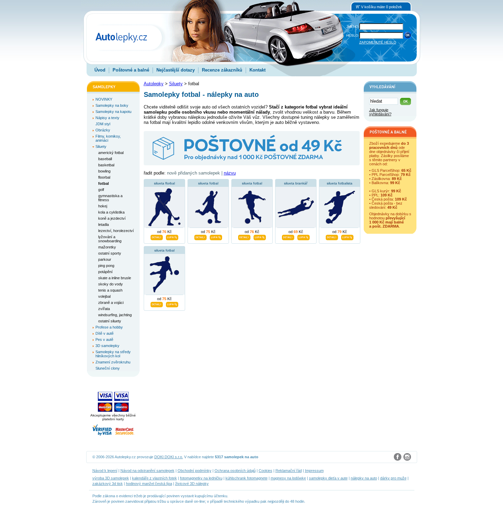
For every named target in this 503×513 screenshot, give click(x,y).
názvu (230, 173)
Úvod (99, 70)
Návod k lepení (104, 471)
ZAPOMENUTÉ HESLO (377, 42)
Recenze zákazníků (222, 70)
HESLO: (352, 35)
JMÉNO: (352, 26)
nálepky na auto (364, 478)
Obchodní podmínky (194, 471)
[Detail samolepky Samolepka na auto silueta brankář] (288, 236)
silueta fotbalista (339, 183)
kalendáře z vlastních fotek (154, 478)
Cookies (265, 471)
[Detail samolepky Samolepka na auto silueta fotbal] (157, 304)
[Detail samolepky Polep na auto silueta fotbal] (200, 236)
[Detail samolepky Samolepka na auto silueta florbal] (157, 236)
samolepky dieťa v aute (328, 478)
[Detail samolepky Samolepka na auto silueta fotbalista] (332, 236)
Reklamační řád (288, 471)
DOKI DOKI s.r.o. (168, 457)
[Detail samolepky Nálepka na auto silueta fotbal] (244, 236)
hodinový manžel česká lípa (149, 484)
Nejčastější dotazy (175, 70)
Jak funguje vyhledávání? (380, 112)
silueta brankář (295, 183)
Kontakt (257, 70)
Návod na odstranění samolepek (147, 471)
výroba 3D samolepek (110, 478)
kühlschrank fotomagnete (246, 478)
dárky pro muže (393, 478)
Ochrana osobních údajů (235, 471)
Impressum (314, 471)
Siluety (176, 83)
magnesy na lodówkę (288, 478)
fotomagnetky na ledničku (201, 478)
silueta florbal (164, 183)
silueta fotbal (208, 183)
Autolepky (154, 83)
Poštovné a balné (131, 70)
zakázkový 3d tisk (107, 484)
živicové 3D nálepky (192, 484)
